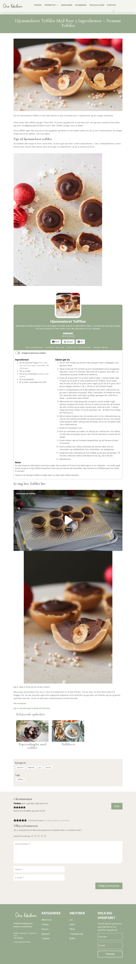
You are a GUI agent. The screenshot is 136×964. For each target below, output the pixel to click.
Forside (38, 5)
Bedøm (69, 342)
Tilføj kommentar (109, 886)
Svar (117, 806)
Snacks (48, 767)
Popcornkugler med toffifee (32, 746)
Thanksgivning (76, 933)
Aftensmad (46, 919)
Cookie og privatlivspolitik (22, 942)
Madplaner (66, 5)
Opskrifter (50, 5)
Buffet (72, 938)
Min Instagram (20, 703)
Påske (72, 929)
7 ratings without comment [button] (56, 820)
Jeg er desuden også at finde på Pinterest (32, 708)
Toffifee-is (68, 744)
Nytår (72, 924)
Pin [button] (81, 342)
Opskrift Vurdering (22, 836)
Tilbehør (46, 938)
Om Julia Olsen (96, 5)
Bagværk (46, 933)
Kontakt (111, 5)
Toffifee (20, 779)
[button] (64, 333)
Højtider (31, 767)
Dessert (20, 767)
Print (57, 342)
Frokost (45, 924)
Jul (40, 767)
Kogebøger (80, 5)
